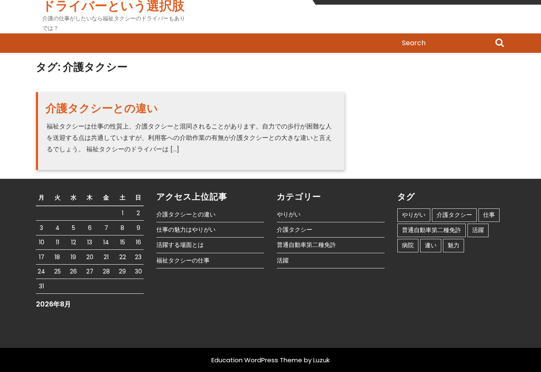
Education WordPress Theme (256, 360)
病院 (408, 245)
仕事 (489, 215)
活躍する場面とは (180, 245)
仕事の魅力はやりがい (186, 229)
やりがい (289, 214)
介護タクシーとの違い (102, 108)
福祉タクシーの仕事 (183, 260)
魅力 (453, 245)
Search (499, 43)
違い (431, 245)
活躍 (283, 260)
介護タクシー (294, 229)
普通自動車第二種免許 (306, 245)
